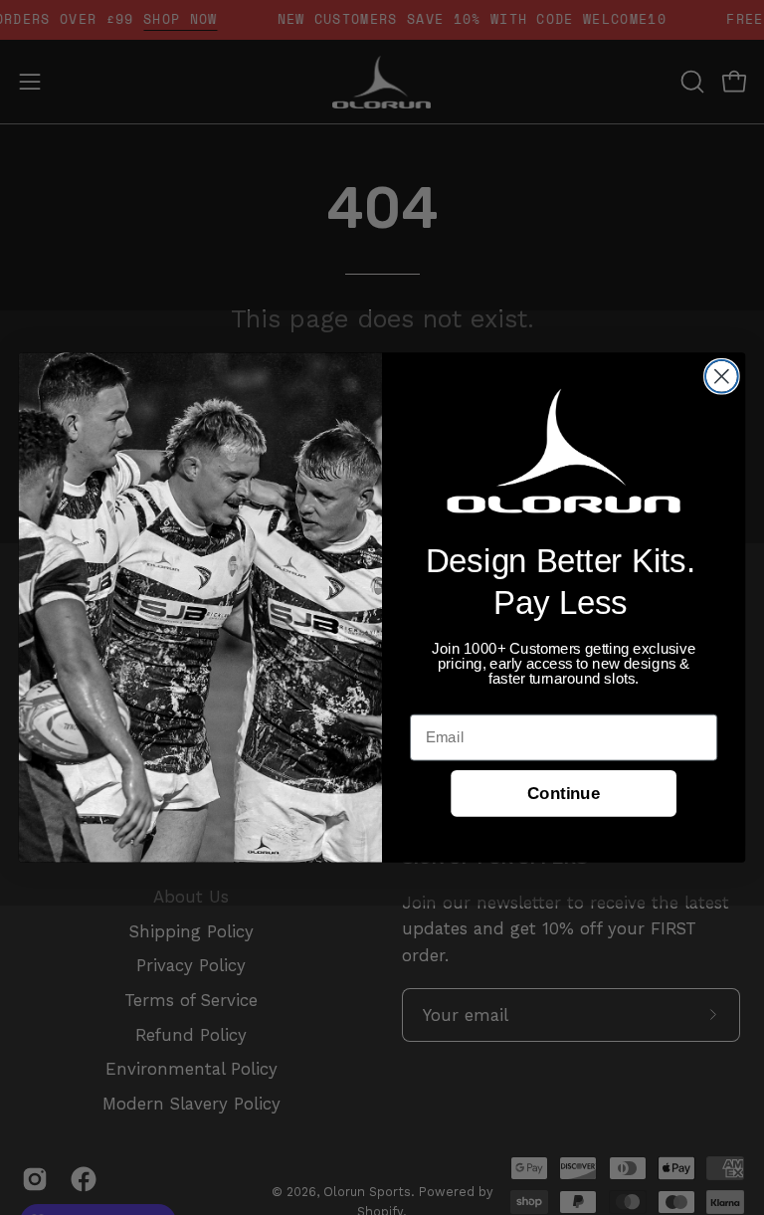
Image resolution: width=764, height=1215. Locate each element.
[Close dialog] (721, 376)
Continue (563, 793)
